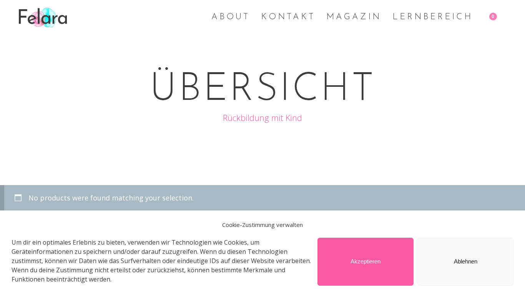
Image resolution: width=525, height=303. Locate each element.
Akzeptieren (365, 261)
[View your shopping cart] (499, 17)
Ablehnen (465, 261)
